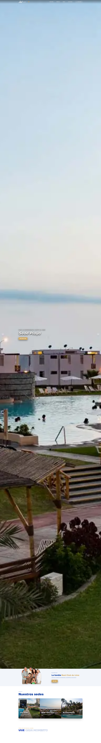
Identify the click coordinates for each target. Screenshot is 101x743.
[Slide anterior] (3, 334)
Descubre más (23, 338)
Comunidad (70, 1)
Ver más (54, 681)
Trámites (58, 1)
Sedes (64, 1)
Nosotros (51, 1)
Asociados (79, 1)
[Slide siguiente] (98, 334)
